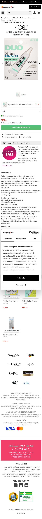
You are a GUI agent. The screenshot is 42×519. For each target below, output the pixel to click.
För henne (23, 18)
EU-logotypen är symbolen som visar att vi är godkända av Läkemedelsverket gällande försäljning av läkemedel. (21, 414)
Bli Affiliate (35, 470)
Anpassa (19, 285)
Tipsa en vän (25, 137)
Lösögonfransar (12, 20)
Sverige (20, 513)
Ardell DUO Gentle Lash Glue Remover (12, 22)
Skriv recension (10, 137)
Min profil (8, 467)
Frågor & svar (19, 467)
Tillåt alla (21, 278)
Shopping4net (5, 18)
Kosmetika (31, 18)
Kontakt (7, 470)
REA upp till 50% (9, 2)
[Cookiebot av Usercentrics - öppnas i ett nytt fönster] (29, 232)
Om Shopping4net (34, 474)
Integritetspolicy (26, 472)
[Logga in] (34, 13)
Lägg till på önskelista (13, 134)
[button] (39, 13)
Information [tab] (21, 239)
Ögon (3, 20)
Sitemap (30, 510)
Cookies (14, 472)
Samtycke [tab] (8, 239)
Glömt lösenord (33, 467)
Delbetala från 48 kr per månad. (12, 123)
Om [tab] (34, 239)
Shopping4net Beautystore (14, 477)
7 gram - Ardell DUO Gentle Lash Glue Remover (24, 104)
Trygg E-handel (33, 477)
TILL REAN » (7, 166)
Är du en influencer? (20, 470)
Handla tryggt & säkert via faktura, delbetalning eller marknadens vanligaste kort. (21, 423)
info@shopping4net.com (21, 457)
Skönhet (15, 18)
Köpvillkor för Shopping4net (14, 474)
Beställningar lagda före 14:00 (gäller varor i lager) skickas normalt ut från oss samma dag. (21, 406)
